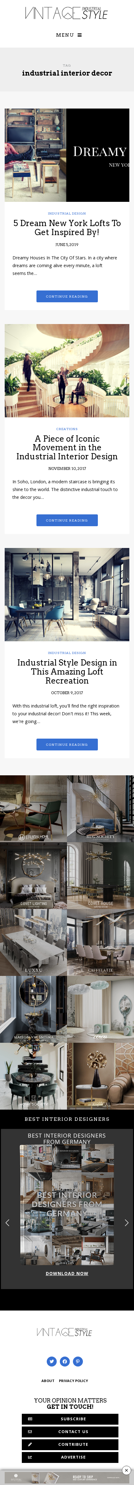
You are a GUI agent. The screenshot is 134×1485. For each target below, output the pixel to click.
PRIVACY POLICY (73, 1381)
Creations (67, 429)
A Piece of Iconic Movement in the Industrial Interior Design (67, 447)
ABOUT (48, 1381)
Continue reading (67, 296)
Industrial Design (67, 213)
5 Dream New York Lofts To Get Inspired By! (67, 227)
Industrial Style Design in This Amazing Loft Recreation (67, 671)
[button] (126, 1223)
